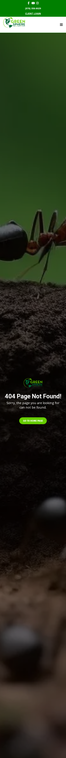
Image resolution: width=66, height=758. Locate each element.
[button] (33, 420)
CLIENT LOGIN (33, 13)
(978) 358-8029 (33, 8)
